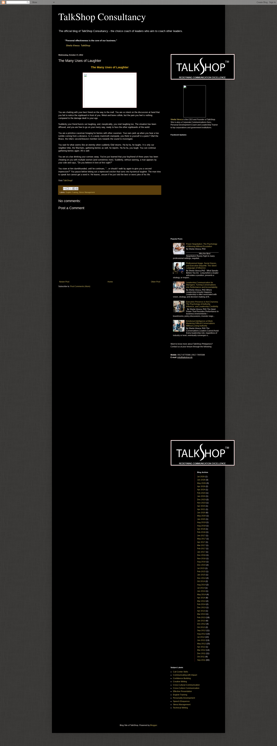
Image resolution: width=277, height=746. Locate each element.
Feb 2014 (201, 604)
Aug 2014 (201, 585)
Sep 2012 (201, 630)
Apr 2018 (201, 529)
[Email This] (64, 188)
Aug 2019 (201, 522)
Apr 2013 (201, 611)
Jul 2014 (201, 588)
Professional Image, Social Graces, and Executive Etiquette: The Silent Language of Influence (201, 265)
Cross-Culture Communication (186, 688)
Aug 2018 (201, 526)
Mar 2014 (201, 601)
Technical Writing (180, 708)
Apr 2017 (201, 542)
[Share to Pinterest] (76, 188)
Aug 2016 (201, 562)
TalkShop (85, 45)
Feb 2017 (201, 548)
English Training (72, 192)
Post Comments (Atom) (80, 286)
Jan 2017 (201, 552)
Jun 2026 (201, 480)
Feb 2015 (201, 571)
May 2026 (201, 483)
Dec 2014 (201, 578)
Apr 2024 (201, 489)
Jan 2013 (201, 621)
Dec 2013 (201, 607)
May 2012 (201, 644)
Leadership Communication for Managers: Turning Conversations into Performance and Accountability (201, 284)
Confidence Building (182, 678)
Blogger (153, 725)
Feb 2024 (201, 493)
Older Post (155, 282)
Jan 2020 (201, 519)
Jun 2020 (201, 512)
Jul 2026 (201, 476)
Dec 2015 (201, 565)
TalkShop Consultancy (102, 16)
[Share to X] (70, 188)
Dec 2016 (201, 555)
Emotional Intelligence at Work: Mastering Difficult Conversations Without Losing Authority (200, 323)
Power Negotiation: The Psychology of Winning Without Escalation (201, 245)
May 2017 (201, 539)
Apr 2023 (201, 506)
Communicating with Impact (185, 675)
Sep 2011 (201, 660)
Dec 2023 (201, 499)
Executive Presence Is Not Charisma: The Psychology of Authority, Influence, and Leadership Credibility (202, 304)
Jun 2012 (201, 640)
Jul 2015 (201, 568)
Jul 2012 (201, 637)
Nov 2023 (201, 503)
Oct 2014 (201, 581)
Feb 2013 (201, 617)
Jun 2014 (201, 591)
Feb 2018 (201, 532)
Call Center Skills (180, 672)
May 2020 (201, 516)
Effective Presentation (182, 691)
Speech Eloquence (181, 701)
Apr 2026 (201, 486)
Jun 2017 (201, 535)
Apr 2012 (201, 647)
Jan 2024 (201, 496)
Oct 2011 (201, 657)
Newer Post (64, 282)
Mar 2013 (201, 614)
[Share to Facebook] (73, 188)
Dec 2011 (201, 653)
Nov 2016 (201, 558)
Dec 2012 (201, 624)
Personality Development (184, 698)
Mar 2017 (201, 545)
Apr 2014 (201, 598)
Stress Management (87, 192)
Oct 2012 (201, 627)
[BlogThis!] (67, 188)
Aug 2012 (201, 634)
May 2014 (201, 594)
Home (110, 282)
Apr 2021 (201, 509)
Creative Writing (180, 681)
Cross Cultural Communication (186, 685)
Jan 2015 (201, 575)
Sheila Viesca (73, 45)
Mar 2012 (201, 650)
